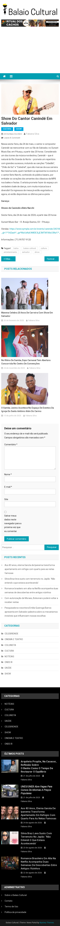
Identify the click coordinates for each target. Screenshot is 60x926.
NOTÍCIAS (9, 656)
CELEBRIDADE (11, 633)
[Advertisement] (30, 51)
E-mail (8, 487)
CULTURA (7, 129)
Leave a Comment (12, 138)
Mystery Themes (47, 923)
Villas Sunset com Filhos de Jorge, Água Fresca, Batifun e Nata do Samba (10, 259)
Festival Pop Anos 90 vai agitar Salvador (53, 259)
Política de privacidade (15, 912)
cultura (44, 248)
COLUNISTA (10, 645)
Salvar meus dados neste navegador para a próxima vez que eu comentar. (12, 523)
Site (6, 499)
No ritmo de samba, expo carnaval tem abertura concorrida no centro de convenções (25, 362)
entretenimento (10, 252)
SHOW (19, 129)
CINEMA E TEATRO (14, 639)
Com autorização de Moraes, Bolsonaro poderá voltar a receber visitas (31, 600)
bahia (16, 248)
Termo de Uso (11, 906)
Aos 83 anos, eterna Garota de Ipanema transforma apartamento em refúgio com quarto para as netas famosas (30, 569)
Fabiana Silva (32, 134)
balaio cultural (29, 248)
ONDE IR (8, 662)
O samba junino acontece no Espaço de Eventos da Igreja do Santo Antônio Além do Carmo (27, 409)
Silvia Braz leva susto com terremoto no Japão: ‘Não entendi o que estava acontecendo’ (30, 581)
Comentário (10, 444)
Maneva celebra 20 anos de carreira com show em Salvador (27, 314)
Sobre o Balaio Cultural (16, 895)
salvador (26, 252)
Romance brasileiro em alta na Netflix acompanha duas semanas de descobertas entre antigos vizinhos (31, 590)
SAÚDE (8, 668)
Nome (8, 474)
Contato (8, 901)
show (37, 252)
